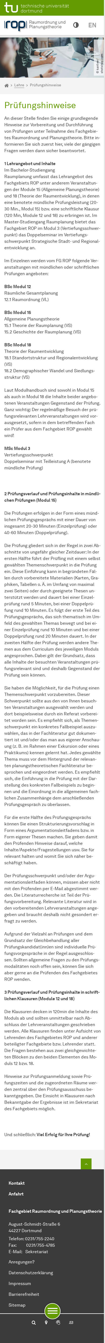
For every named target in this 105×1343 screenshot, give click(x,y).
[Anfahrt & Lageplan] (46, 1323)
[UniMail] (71, 1323)
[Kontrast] (76, 25)
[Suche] (33, 1323)
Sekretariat (36, 1251)
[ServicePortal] (58, 1323)
